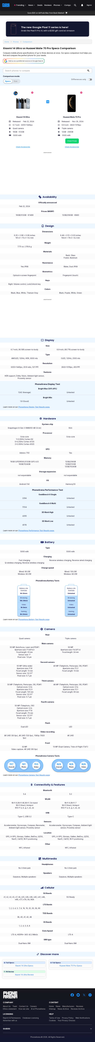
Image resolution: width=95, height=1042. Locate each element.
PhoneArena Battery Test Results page (33, 619)
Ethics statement (10, 1009)
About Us (7, 1006)
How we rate (24, 1009)
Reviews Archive (77, 1009)
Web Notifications (82, 1018)
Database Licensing (31, 1018)
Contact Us (23, 1006)
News (58, 1006)
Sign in (89, 5)
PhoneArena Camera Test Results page (34, 775)
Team (14, 1006)
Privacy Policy (67, 1018)
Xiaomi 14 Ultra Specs (24, 966)
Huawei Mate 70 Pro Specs (70, 966)
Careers (33, 1006)
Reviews (79, 1006)
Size (15, 81)
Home (51, 1006)
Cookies (52, 1020)
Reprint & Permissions (12, 1018)
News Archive (63, 1009)
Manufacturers (68, 1006)
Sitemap (52, 1009)
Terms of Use (54, 1018)
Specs (8, 81)
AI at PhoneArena (38, 1009)
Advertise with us (10, 1020)
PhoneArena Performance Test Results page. (36, 530)
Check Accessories (23, 147)
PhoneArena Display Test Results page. (34, 407)
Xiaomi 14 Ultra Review (24, 975)
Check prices (72, 141)
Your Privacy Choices (66, 1020)
